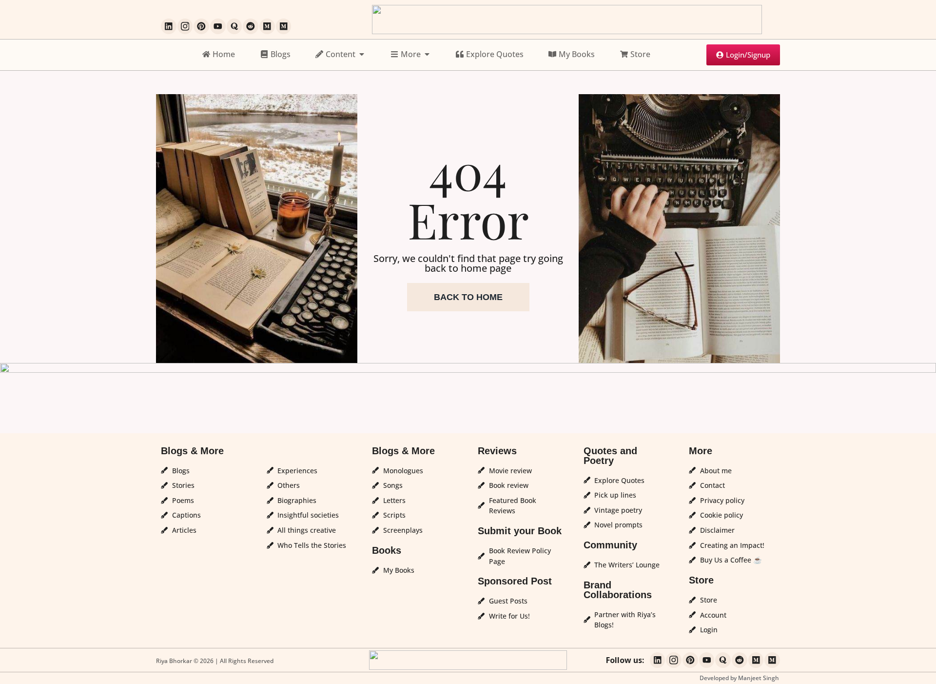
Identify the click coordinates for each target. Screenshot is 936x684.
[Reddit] (250, 26)
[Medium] (267, 26)
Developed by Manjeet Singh (739, 678)
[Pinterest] (201, 26)
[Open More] (427, 54)
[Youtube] (218, 26)
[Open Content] (362, 54)
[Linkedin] (168, 26)
